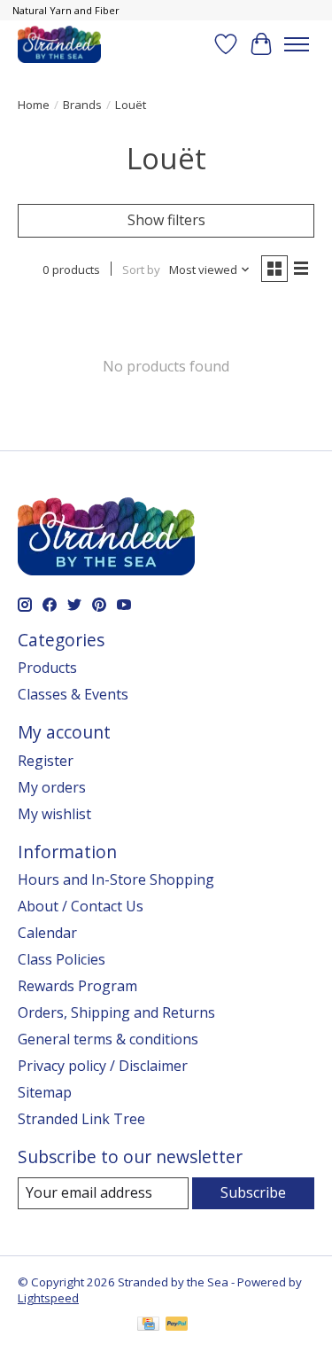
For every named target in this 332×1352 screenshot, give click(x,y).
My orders (52, 787)
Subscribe (253, 1192)
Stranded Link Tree (81, 1119)
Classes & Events (73, 694)
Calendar (47, 932)
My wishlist (54, 814)
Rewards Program (77, 986)
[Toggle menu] (296, 44)
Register (45, 760)
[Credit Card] (148, 1325)
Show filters (166, 220)
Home (34, 105)
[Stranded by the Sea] (59, 44)
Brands (82, 105)
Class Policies (61, 959)
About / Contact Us (80, 906)
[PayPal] (177, 1325)
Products (47, 667)
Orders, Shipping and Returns (116, 1012)
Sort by (141, 269)
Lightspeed (48, 1298)
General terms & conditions (108, 1039)
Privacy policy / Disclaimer (103, 1065)
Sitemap (45, 1092)
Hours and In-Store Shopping (116, 879)
